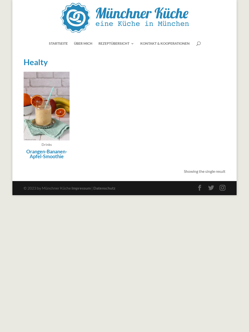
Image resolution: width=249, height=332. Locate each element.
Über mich (83, 43)
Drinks (47, 144)
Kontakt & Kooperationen (165, 43)
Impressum (81, 188)
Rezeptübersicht (113, 43)
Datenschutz (104, 188)
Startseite (58, 43)
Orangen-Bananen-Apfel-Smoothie (46, 154)
